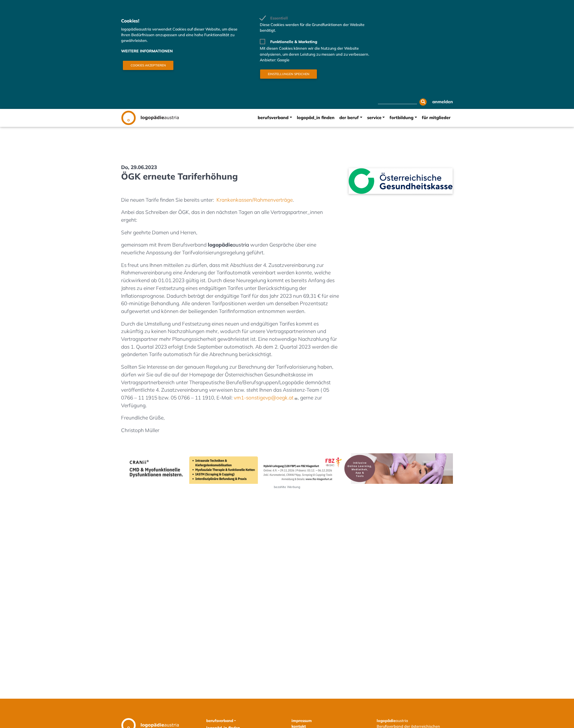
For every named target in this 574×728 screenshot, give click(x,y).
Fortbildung (401, 117)
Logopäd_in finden (316, 117)
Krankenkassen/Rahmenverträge (254, 200)
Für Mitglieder (436, 117)
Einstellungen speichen (288, 74)
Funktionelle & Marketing (293, 41)
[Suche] (423, 102)
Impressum (301, 720)
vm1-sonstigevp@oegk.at (264, 397)
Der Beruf (349, 117)
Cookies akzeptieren (148, 65)
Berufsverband (273, 117)
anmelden (442, 101)
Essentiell (279, 18)
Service (374, 117)
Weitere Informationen (147, 50)
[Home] (150, 117)
